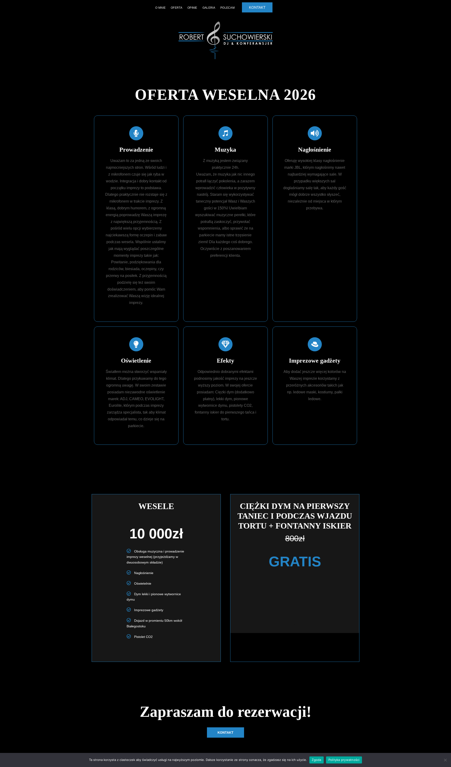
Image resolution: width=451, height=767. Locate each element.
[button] (225, 732)
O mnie (160, 7)
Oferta (176, 7)
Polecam (227, 7)
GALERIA (208, 7)
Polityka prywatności (344, 760)
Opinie (192, 7)
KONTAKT (257, 7)
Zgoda (316, 760)
